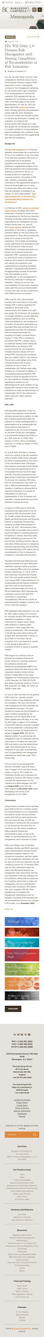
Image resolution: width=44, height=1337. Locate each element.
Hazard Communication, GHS (22, 1183)
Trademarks (22, 1114)
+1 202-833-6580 (25, 1047)
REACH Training (22, 1291)
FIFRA (22, 1177)
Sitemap (22, 1116)
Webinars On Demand (22, 1217)
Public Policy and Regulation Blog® (22, 1254)
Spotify (22, 1317)
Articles (22, 1268)
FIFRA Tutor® (22, 1289)
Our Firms (22, 1146)
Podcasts (22, 1307)
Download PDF (31, 37)
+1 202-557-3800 (24, 1041)
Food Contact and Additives (22, 1191)
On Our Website (22, 1312)
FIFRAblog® (22, 1251)
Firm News (22, 1159)
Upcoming (22, 1214)
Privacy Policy (22, 1102)
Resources (22, 1230)
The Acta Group (22, 1154)
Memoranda (10, 37)
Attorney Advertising (22, 1111)
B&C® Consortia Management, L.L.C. (22, 1157)
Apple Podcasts (22, 1315)
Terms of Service (22, 1108)
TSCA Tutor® (22, 1286)
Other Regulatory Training (22, 1294)
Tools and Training (22, 1281)
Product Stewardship (22, 1180)
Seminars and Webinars (22, 1210)
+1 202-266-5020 (24, 1044)
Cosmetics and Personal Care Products (22, 1188)
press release (15, 227)
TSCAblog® (22, 1249)
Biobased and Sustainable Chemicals (22, 1186)
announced (24, 107)
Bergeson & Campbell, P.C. (22, 1151)
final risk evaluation (16, 150)
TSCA (22, 1174)
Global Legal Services (22, 1194)
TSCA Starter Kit (22, 1297)
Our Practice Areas (22, 1170)
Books (22, 1271)
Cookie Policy (22, 1105)
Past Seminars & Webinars (22, 1220)
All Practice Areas (22, 1199)
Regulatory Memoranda (22, 1235)
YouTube (22, 1320)
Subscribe (13, 1009)
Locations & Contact (22, 1100)
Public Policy (22, 1196)
